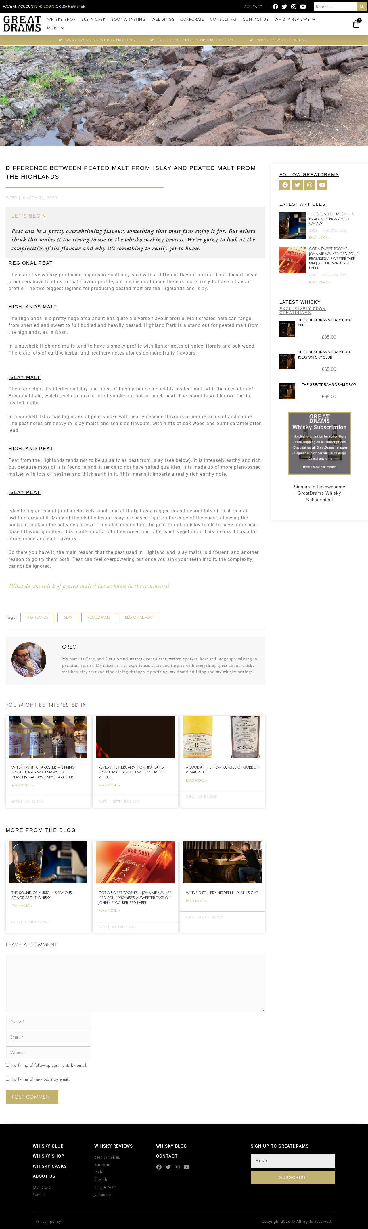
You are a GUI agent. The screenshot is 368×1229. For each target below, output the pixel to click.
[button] (295, 19)
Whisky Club (48, 1146)
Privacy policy (48, 1221)
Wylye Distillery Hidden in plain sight (222, 892)
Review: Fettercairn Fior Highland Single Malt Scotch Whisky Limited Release (131, 772)
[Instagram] (293, 6)
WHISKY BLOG (171, 1146)
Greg (12, 198)
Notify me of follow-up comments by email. (49, 1065)
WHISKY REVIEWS (113, 1146)
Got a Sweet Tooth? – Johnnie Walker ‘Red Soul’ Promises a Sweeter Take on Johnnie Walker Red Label (135, 897)
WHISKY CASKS (50, 1166)
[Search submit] (362, 6)
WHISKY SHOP (48, 1156)
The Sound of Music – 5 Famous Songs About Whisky (42, 895)
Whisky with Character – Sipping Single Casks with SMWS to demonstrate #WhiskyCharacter (43, 772)
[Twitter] (284, 6)
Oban (61, 332)
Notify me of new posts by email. (40, 1079)
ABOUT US (44, 1176)
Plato (103, 801)
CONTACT (167, 1156)
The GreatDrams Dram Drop (329, 385)
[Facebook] (275, 6)
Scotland (118, 274)
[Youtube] (303, 6)
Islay (201, 288)
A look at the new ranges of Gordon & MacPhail (222, 770)
